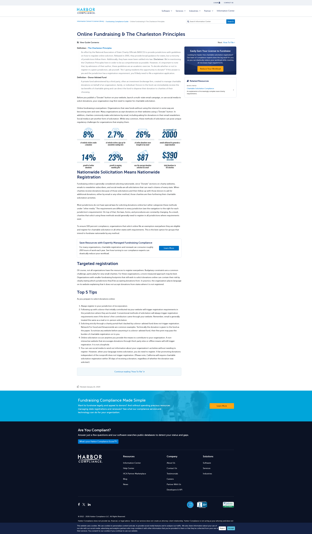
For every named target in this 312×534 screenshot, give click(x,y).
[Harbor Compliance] (90, 459)
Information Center (225, 11)
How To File (228, 42)
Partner (207, 11)
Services (179, 11)
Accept (231, 528)
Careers (170, 479)
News (125, 484)
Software (166, 11)
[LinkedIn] (89, 504)
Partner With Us (174, 484)
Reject (222, 528)
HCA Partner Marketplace (134, 474)
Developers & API (174, 490)
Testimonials (172, 474)
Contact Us (172, 468)
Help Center (128, 468)
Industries (193, 11)
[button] (215, 504)
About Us (171, 463)
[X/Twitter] (84, 504)
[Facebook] (79, 504)
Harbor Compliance (86, 11)
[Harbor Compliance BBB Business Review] (201, 504)
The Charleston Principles (100, 48)
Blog (125, 479)
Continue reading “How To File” (128, 372)
